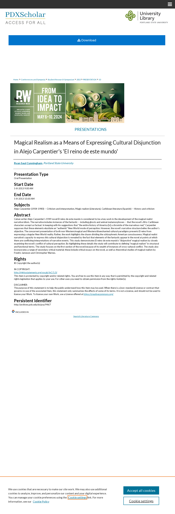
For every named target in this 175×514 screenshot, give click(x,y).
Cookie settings (77, 497)
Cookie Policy (41, 501)
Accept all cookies (141, 490)
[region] (87, 495)
